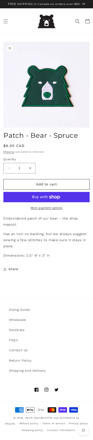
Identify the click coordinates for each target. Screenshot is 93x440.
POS (50, 417)
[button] (6, 21)
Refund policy (29, 423)
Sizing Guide (19, 309)
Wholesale (17, 320)
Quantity (9, 159)
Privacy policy (78, 423)
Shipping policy (32, 430)
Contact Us (18, 350)
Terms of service (53, 423)
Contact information (61, 430)
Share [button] (13, 269)
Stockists (16, 330)
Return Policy (20, 360)
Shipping (8, 152)
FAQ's (13, 340)
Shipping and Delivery (27, 370)
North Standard (35, 417)
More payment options (47, 207)
